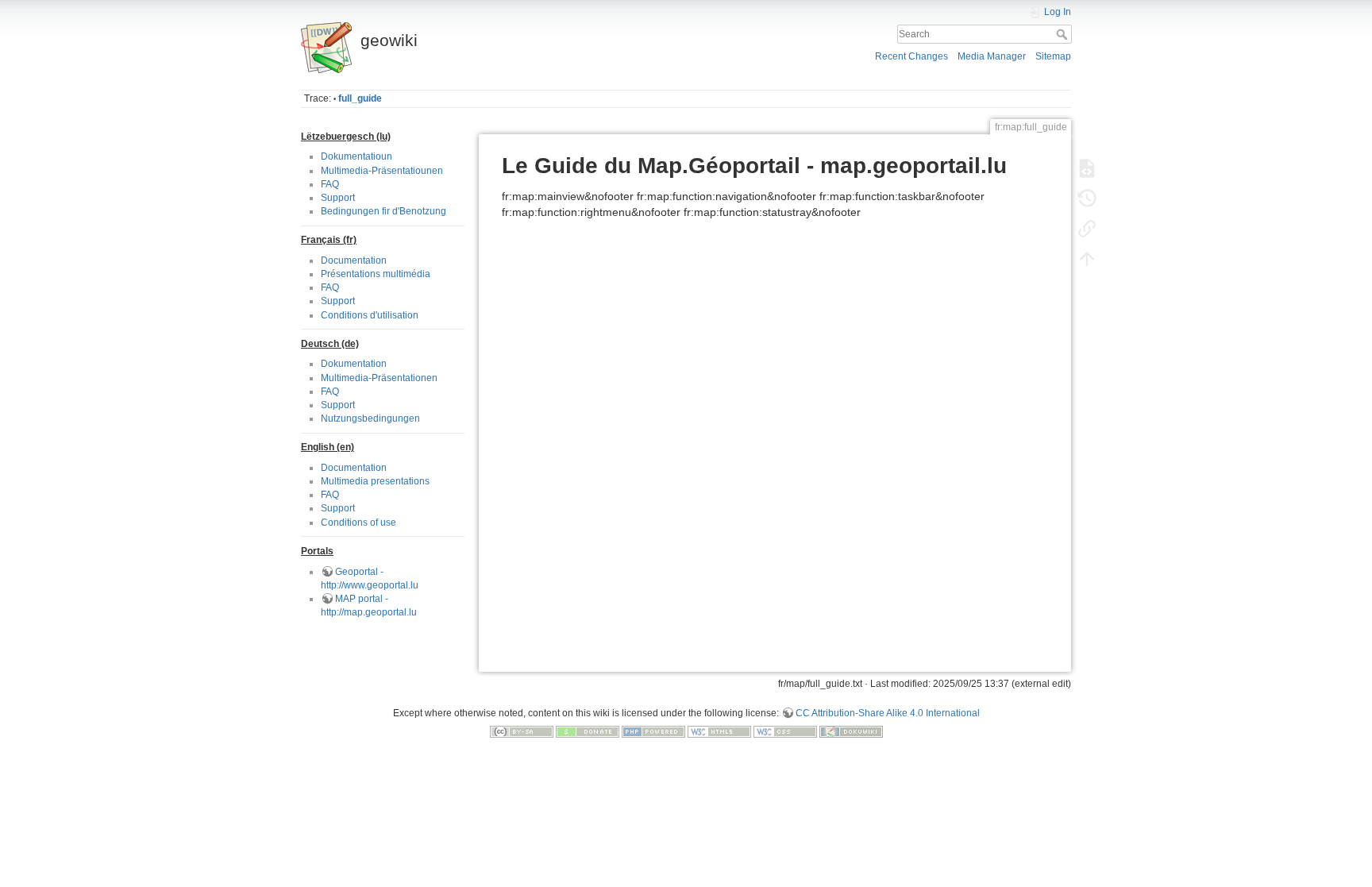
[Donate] (587, 731)
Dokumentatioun (356, 156)
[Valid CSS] (785, 731)
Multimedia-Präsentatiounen (382, 170)
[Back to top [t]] (1087, 259)
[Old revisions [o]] (1087, 198)
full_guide (360, 98)
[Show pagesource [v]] (1087, 168)
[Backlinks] (1087, 229)
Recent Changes (911, 56)
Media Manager (992, 56)
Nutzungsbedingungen (370, 418)
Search (1063, 34)
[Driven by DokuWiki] (851, 731)
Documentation (354, 260)
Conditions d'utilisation (369, 315)
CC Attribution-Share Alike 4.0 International (888, 713)
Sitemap (1053, 56)
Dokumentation (354, 363)
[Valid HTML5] (719, 731)
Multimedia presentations (375, 481)
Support (338, 197)
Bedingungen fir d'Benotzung (383, 211)
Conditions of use (358, 522)
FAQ (330, 184)
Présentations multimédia (375, 274)
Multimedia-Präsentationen (379, 378)
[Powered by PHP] (653, 731)
